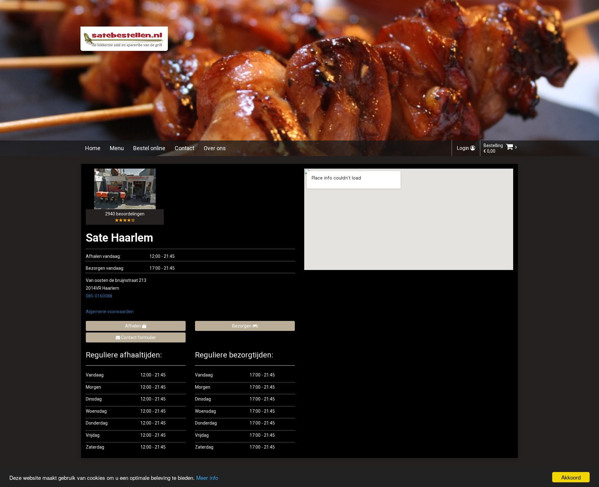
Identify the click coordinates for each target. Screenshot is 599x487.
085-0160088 (99, 295)
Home (92, 148)
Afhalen (133, 325)
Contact (184, 148)
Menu (117, 148)
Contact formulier (138, 337)
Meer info (207, 477)
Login (463, 148)
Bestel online (149, 148)
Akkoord (571, 477)
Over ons (215, 148)
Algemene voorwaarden (110, 311)
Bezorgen (242, 325)
